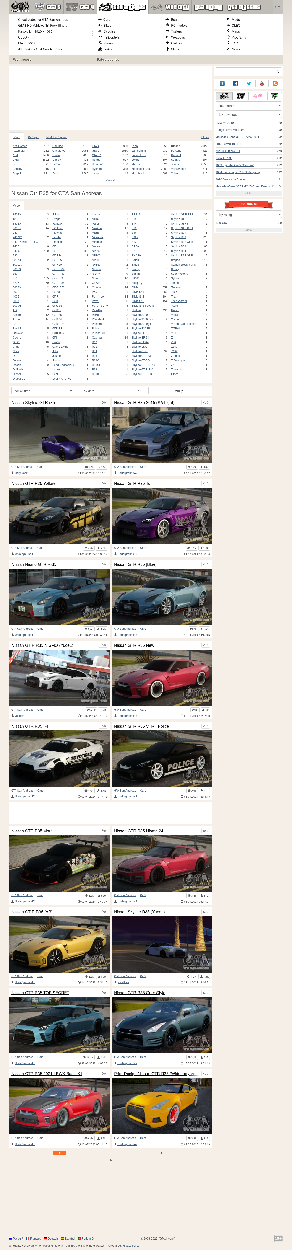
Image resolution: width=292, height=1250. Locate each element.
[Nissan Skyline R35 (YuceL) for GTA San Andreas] (162, 944)
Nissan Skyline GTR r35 (33, 402)
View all (111, 180)
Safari (135, 260)
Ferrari (56, 164)
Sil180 (136, 278)
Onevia (96, 287)
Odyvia (96, 283)
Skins (175, 49)
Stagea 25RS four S (183, 264)
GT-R (55, 251)
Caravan (18, 333)
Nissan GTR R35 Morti (32, 830)
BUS (15, 164)
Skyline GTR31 (180, 223)
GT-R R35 (58, 283)
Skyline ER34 (140, 342)
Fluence (57, 232)
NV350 (96, 264)
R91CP (96, 365)
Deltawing (19, 369)
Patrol (95, 301)
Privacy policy (130, 1245)
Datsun (17, 360)
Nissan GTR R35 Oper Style (139, 992)
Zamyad (176, 369)
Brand (16, 137)
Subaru (175, 159)
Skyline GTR (178, 219)
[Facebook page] (235, 83)
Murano (97, 246)
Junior (56, 360)
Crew (16, 351)
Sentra (136, 273)
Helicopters (111, 37)
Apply (179, 390)
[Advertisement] (111, 98)
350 (15, 273)
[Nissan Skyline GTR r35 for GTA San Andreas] (59, 435)
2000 (16, 301)
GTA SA (96, 155)
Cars (106, 19)
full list (249, 193)
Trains (107, 49)
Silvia (135, 287)
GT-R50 (57, 264)
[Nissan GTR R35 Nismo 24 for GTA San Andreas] (162, 863)
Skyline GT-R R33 (143, 374)
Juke (55, 351)
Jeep (135, 146)
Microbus (97, 237)
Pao (94, 292)
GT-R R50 (58, 287)
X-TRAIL (176, 328)
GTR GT (57, 319)
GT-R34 (57, 255)
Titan (174, 296)
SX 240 (136, 255)
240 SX (17, 237)
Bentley (17, 169)
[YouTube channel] (262, 83)
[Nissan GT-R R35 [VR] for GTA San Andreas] (59, 944)
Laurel (56, 369)
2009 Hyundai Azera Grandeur (235, 165)
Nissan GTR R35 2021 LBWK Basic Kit (46, 1073)
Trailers (176, 31)
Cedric (17, 337)
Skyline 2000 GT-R (143, 319)
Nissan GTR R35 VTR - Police (141, 726)
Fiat (54, 169)
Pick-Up (97, 310)
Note (95, 278)
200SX (17, 228)
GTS (55, 337)
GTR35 (56, 310)
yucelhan (20, 715)
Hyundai (97, 169)
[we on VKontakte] (222, 83)
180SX (17, 223)
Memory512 (27, 43)
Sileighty (137, 283)
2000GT (18, 305)
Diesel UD (19, 378)
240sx (16, 251)
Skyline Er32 (139, 346)
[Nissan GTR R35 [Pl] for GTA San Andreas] (59, 758)
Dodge (56, 159)
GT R (55, 296)
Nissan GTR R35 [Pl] (30, 726)
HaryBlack (21, 473)
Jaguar (96, 173)
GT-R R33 (58, 273)
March (96, 223)
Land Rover (139, 155)
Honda (96, 159)
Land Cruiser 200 (63, 365)
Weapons (178, 37)
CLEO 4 (24, 37)
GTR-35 (57, 305)
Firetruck (57, 228)
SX (133, 251)
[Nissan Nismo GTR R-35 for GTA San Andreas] (59, 597)
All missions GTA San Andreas (40, 49)
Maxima (97, 228)
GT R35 (57, 314)
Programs (239, 37)
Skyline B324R (141, 328)
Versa (174, 314)
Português (88, 1238)
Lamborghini (139, 150)
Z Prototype (178, 360)
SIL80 (135, 246)
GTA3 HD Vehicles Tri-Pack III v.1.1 (43, 25)
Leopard (97, 214)
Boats (175, 19)
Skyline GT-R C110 (143, 365)
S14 (134, 223)
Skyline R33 (178, 246)
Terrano (176, 287)
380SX (17, 287)
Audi (15, 155)
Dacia (56, 155)
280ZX (17, 260)
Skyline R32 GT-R (182, 241)
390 (15, 292)
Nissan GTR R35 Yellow (33, 483)
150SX (17, 214)
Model (17, 205)
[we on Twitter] (248, 83)
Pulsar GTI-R (100, 333)
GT (54, 246)
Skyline (136, 310)
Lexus (135, 159)
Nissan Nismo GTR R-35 (33, 564)
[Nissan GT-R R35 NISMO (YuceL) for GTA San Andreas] (59, 678)
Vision (175, 319)
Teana (175, 283)
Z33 (173, 342)
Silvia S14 (138, 296)
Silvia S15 (138, 301)
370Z (16, 283)
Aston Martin (20, 150)
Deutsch (53, 1238)
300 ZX (17, 264)
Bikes (107, 25)
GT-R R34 (58, 278)
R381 (95, 369)
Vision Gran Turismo (183, 324)
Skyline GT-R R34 (182, 214)
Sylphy (175, 278)
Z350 (174, 346)
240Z (16, 246)
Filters (205, 137)
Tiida (174, 292)
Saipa (135, 264)
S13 (134, 219)
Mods (236, 19)
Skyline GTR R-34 (182, 228)
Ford (55, 173)
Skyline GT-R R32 (143, 369)
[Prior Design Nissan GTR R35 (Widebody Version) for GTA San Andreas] (162, 1106)
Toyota (175, 164)
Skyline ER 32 (140, 333)
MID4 (95, 219)
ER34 (56, 214)
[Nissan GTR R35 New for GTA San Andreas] (162, 678)
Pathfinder (98, 296)
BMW (16, 159)
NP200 (96, 251)
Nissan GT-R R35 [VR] (31, 911)
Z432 (174, 351)
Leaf (55, 374)
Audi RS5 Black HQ (228, 151)
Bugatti (17, 173)
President (98, 319)
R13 (94, 342)
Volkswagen (178, 169)
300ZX (17, 269)
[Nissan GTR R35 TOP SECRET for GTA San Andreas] (59, 1025)
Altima (17, 319)
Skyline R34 (178, 251)
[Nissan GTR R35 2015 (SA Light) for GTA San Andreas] (162, 435)
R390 (95, 374)
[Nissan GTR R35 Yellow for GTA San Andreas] (59, 516)
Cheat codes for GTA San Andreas (43, 19)
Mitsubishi (138, 173)
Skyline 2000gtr (141, 324)
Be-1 (16, 324)
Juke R (56, 355)
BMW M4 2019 (225, 122)
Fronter (56, 237)
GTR (55, 301)
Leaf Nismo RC (61, 378)
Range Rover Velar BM (230, 130)
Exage (56, 219)
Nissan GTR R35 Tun (133, 483)
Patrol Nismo (100, 305)
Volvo (174, 173)
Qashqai (97, 337)
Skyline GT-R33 (141, 355)
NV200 (96, 260)
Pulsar (96, 328)
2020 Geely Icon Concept (231, 179)
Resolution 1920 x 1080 (35, 31)
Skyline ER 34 (140, 337)
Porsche (176, 150)
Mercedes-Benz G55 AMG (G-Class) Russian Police (248, 186)
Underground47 (127, 473)
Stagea (175, 260)
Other (174, 374)
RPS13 (136, 214)
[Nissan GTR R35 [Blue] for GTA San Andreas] (162, 597)
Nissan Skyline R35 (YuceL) (139, 911)
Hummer (97, 164)
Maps (236, 31)
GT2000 (57, 292)
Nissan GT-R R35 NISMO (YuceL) (42, 645)
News (236, 49)
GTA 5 (95, 150)
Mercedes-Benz (141, 169)
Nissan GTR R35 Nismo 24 (138, 830)
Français (35, 1238)
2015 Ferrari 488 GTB (229, 144)
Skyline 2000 (140, 314)
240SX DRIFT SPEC (25, 241)
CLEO (236, 25)
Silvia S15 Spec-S (143, 305)
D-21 (16, 355)
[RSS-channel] (275, 83)
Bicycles (109, 31)
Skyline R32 (178, 237)
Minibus (97, 241)
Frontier (57, 241)
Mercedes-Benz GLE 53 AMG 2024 (237, 137)
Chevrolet (58, 150)
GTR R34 (58, 328)
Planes (108, 43)
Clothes (176, 43)
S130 (135, 241)
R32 (94, 346)
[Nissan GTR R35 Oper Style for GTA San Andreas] (162, 1025)
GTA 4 (95, 146)
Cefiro (16, 342)
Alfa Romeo (20, 146)
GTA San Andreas (22, 466)
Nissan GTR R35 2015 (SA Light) (144, 402)
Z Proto (175, 355)
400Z (16, 296)
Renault (176, 155)
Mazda (136, 164)
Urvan (175, 310)
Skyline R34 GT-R (182, 255)
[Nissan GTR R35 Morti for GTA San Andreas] (59, 863)
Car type (33, 137)
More (248, 230)
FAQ (235, 43)
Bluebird (18, 328)
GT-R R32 (58, 269)
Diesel (17, 374)
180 (15, 219)
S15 (134, 228)
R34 (94, 351)
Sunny (175, 269)
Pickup (96, 314)
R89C (95, 360)
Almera (17, 314)
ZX (173, 365)
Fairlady (57, 223)
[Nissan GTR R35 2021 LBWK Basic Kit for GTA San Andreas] (59, 1106)
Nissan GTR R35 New (134, 645)
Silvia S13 (138, 292)
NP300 (96, 255)
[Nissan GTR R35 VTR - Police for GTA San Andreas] (162, 758)
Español (70, 1238)
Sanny (136, 269)
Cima (16, 346)
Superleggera (179, 273)
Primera (97, 324)
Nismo (96, 273)
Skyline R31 (178, 232)
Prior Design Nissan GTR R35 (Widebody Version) (156, 1073)
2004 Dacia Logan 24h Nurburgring (238, 172)
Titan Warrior (179, 301)
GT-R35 (57, 260)
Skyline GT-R (140, 351)
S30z (135, 237)
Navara (96, 269)
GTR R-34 (58, 324)
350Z (16, 278)
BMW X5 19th (224, 158)
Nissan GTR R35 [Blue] (135, 564)
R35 (94, 355)
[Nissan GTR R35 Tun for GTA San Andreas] (162, 516)
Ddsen (17, 365)
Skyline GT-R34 (141, 360)
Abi (15, 310)
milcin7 (223, 223)
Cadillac (57, 146)
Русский (18, 1238)
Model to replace (56, 137)
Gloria (56, 342)
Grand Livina (60, 346)
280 (15, 255)
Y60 (173, 333)
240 (15, 232)
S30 (134, 232)
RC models (179, 25)
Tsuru (174, 305)
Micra (95, 232)
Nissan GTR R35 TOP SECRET (40, 992)
